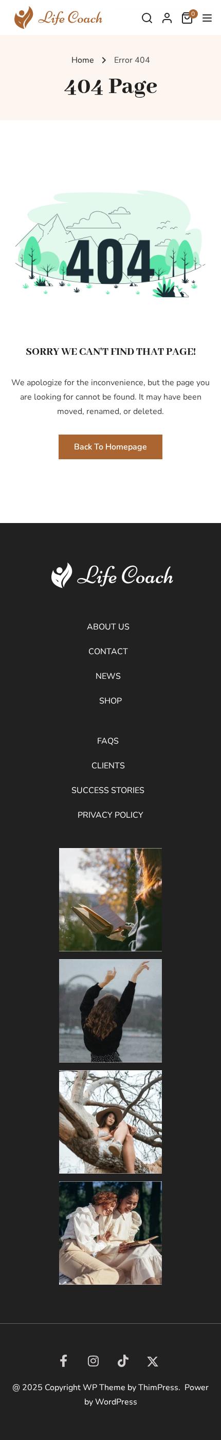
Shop (110, 701)
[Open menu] (208, 20)
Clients (108, 765)
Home (82, 60)
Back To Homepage (110, 447)
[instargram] (93, 1361)
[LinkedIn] (123, 1361)
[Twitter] (152, 1362)
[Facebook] (63, 1361)
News (108, 676)
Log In (167, 20)
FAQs (108, 741)
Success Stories (107, 790)
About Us (108, 627)
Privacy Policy (110, 815)
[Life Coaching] (56, 17)
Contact (108, 651)
